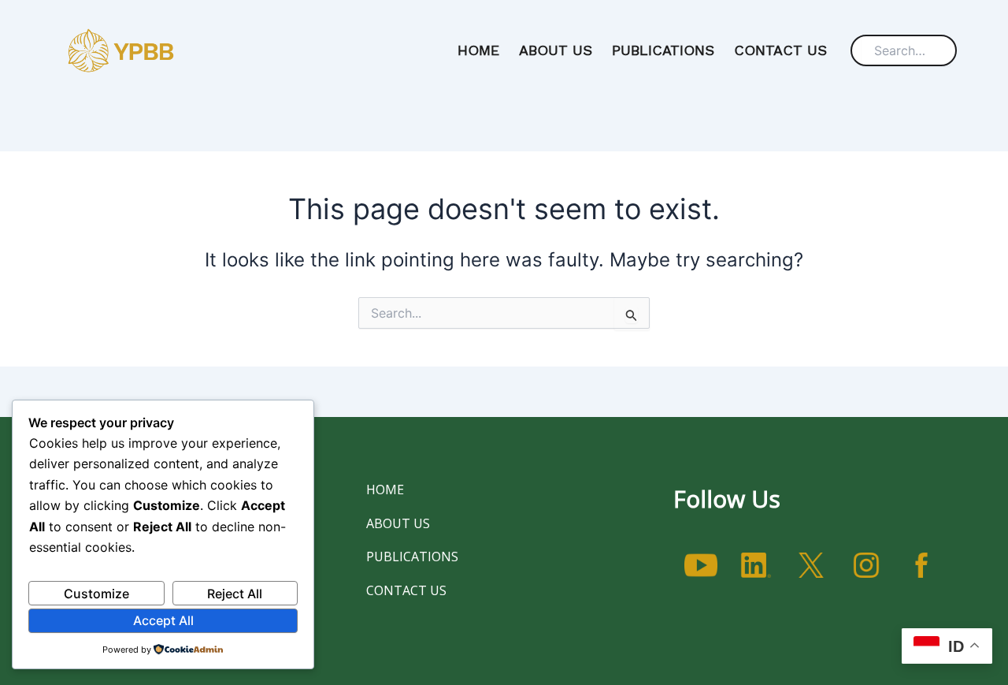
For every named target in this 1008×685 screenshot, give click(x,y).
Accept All (163, 620)
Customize (96, 593)
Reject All (234, 593)
